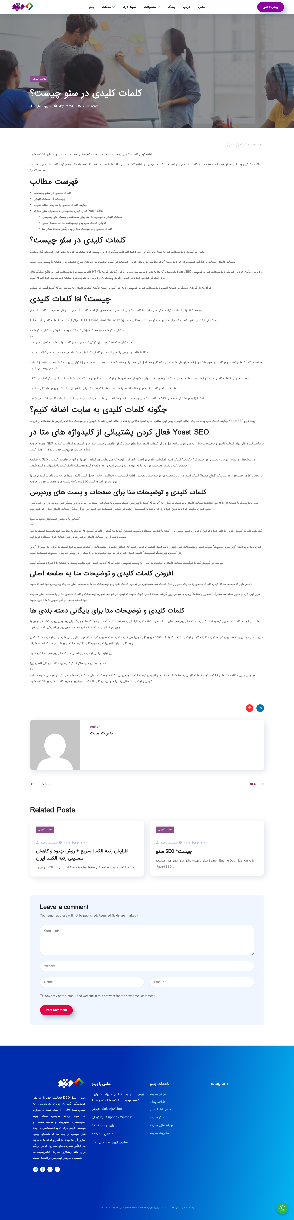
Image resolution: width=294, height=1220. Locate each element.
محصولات (150, 7)
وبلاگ (171, 7)
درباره (186, 7)
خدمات (106, 7)
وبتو (91, 7)
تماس (201, 7)
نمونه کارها (129, 7)
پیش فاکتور (270, 7)
